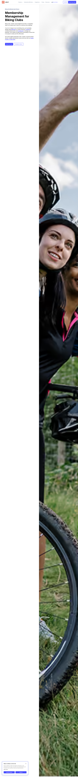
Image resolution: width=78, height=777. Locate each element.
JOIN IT (7, 2)
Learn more (6, 769)
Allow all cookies (9, 772)
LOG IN (65, 2)
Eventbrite (27, 29)
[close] (26, 763)
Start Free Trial (72, 2)
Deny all (21, 772)
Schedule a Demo (18, 44)
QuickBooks (20, 30)
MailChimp (13, 29)
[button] (20, 2)
